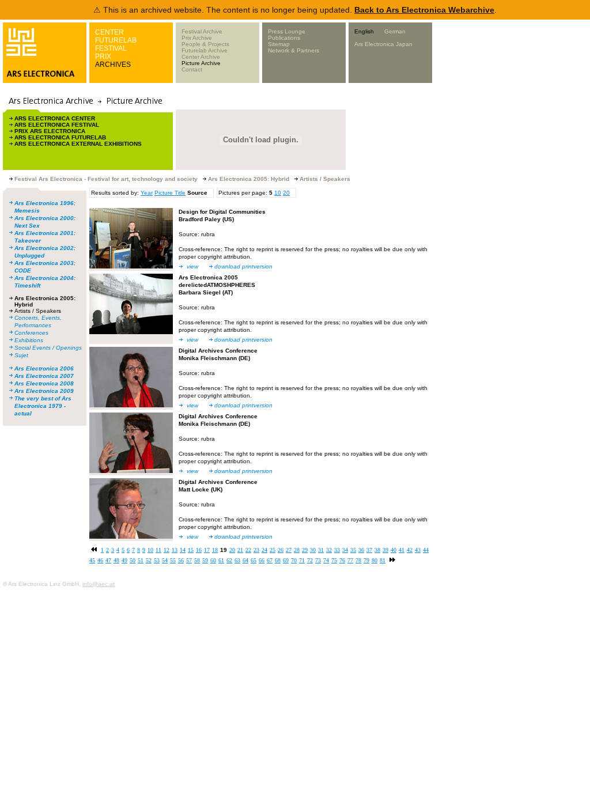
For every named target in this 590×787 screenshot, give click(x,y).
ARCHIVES (113, 64)
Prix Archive (196, 38)
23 (256, 550)
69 (286, 560)
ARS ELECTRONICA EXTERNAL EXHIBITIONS (78, 144)
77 (350, 560)
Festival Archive (201, 31)
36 (361, 550)
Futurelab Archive (204, 50)
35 (353, 550)
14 (183, 550)
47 (108, 560)
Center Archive (200, 57)
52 (149, 560)
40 (393, 550)
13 (174, 550)
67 (270, 560)
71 (302, 560)
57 (189, 560)
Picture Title (170, 193)
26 (280, 550)
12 (166, 550)
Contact (191, 69)
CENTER (109, 32)
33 (337, 550)
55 (173, 560)
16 (199, 550)
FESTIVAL (111, 48)
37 (369, 550)
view (192, 266)
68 (278, 560)
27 (289, 550)
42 (410, 550)
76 (342, 560)
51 (140, 560)
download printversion (243, 266)
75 (334, 560)
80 (374, 560)
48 (116, 560)
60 (213, 560)
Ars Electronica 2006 (44, 368)
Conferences (31, 333)
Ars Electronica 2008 (44, 383)
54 (165, 560)
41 (401, 550)
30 (313, 550)
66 (261, 560)
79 (366, 560)
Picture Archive (201, 63)
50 (132, 560)
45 (92, 560)
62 (229, 560)
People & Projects (205, 44)
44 (426, 550)
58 (197, 560)
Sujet (21, 355)
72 (310, 560)
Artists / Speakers (37, 311)
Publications (284, 38)
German (395, 31)
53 (157, 560)
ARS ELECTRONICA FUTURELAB (60, 137)
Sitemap (279, 44)
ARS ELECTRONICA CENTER (54, 118)
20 (286, 193)
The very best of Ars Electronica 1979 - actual (42, 406)
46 (100, 560)
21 (240, 550)
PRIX (103, 56)
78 (358, 560)
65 (253, 560)
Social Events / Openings (48, 348)
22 (248, 550)
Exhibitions (28, 340)
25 (272, 550)
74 (326, 560)
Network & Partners (293, 50)
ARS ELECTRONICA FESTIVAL (56, 125)
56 (181, 560)
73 (318, 560)
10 (277, 193)
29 (305, 550)
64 (245, 560)
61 (221, 560)
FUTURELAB (116, 40)
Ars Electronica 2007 (44, 376)
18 (215, 550)
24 (264, 550)
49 (124, 560)
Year (147, 193)
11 (158, 550)
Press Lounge (286, 31)
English (364, 31)
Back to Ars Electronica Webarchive (424, 9)
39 (385, 550)
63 (237, 560)
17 (207, 550)
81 (382, 560)
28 (297, 550)
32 (329, 550)
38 (377, 550)
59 (205, 560)
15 (191, 550)
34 (345, 550)
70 (294, 560)
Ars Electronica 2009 (44, 391)
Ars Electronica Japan (383, 44)
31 (321, 550)
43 (418, 550)
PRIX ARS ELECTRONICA (49, 131)
